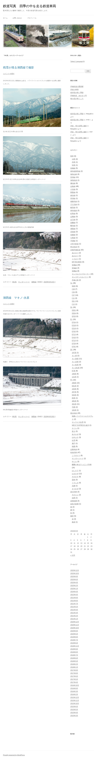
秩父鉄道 (73, 247)
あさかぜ (75, 434)
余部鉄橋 (73, 501)
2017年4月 (74, 682)
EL (71, 319)
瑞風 (73, 446)
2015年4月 (74, 713)
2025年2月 (74, 585)
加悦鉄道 (73, 180)
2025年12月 (74, 570)
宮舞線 (74, 271)
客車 (72, 156)
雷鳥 (73, 480)
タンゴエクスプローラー (81, 274)
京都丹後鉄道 (75, 250)
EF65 (74, 331)
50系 (73, 165)
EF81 (74, 347)
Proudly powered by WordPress (14, 755)
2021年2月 (74, 616)
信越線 (72, 235)
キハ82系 (75, 365)
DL (71, 307)
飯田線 (72, 207)
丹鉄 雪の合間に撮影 (78, 126)
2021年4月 (74, 610)
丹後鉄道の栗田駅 (76, 86)
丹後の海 (75, 280)
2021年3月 (74, 613)
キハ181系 (75, 368)
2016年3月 (74, 691)
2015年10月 (74, 703)
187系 (74, 353)
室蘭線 (72, 223)
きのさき (75, 477)
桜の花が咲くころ (76, 99)
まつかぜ (75, 489)
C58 (73, 289)
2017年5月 (74, 679)
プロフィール (31, 18)
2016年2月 (74, 694)
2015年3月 (74, 716)
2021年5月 (74, 607)
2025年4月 (74, 582)
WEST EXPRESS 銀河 (80, 425)
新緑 (73, 522)
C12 (73, 304)
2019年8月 (74, 637)
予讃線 (72, 241)
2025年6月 (74, 579)
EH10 (74, 337)
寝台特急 (73, 413)
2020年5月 (74, 634)
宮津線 (72, 177)
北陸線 (72, 232)
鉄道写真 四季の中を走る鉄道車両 (29, 6)
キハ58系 (75, 359)
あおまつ (75, 256)
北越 (73, 486)
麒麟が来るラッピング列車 (82, 465)
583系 (74, 395)
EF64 (74, 322)
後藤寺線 (73, 201)
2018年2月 (74, 664)
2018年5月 (74, 661)
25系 (73, 162)
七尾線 (72, 238)
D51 (73, 301)
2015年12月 (74, 697)
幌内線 (72, 226)
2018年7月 (74, 655)
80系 (73, 398)
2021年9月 (74, 598)
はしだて (75, 471)
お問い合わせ (17, 18)
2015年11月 (74, 700)
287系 (74, 392)
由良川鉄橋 (74, 504)
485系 (74, 401)
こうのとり (76, 455)
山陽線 (72, 217)
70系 (73, 407)
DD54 (74, 313)
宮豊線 (74, 265)
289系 (74, 383)
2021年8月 (74, 601)
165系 (74, 410)
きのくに (75, 495)
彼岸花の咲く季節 (76, 93)
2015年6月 (74, 706)
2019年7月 (74, 640)
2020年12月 (74, 622)
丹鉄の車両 (74, 89)
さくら (74, 428)
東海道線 (73, 210)
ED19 (74, 328)
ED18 (74, 325)
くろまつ (75, 259)
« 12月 (72, 555)
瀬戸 (73, 443)
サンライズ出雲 (77, 422)
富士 (73, 431)
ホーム (5, 18)
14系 (73, 159)
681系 (14, 282)
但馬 (73, 498)
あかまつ (75, 253)
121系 (74, 377)
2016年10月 (74, 685)
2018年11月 (74, 646)
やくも (74, 461)
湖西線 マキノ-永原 (16, 297)
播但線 (72, 183)
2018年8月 (74, 652)
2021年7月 (74, 604)
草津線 (72, 198)
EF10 (74, 341)
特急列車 (73, 452)
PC (71, 380)
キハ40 (74, 356)
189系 (74, 374)
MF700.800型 (77, 262)
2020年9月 (74, 631)
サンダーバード (24, 282)
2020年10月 (74, 628)
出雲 (73, 440)
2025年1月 (74, 589)
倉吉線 (72, 195)
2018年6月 (74, 658)
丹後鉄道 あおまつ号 (78, 96)
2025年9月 (74, 576)
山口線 (72, 220)
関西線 (72, 192)
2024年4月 (74, 592)
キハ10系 (75, 362)
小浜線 (72, 189)
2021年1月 (74, 619)
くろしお (75, 483)
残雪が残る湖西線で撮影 (18, 67)
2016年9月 (74, 688)
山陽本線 (73, 449)
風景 (72, 516)
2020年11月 (74, 625)
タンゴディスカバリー (80, 277)
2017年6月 (74, 676)
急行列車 (73, 492)
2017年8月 (74, 673)
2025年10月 (74, 573)
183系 (74, 389)
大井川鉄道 (74, 244)
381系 (74, 404)
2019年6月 (74, 643)
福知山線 (73, 174)
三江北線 (73, 204)
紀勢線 (72, 213)
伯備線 (72, 168)
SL (71, 283)
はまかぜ (75, 474)
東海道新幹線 (75, 171)
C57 (73, 295)
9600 (73, 286)
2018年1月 (74, 667)
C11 (73, 298)
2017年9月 (74, 670)
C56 (73, 292)
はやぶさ (75, 437)
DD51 (74, 310)
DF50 (74, 316)
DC (71, 350)
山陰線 (72, 186)
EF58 (74, 344)
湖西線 (33, 282)
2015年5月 (74, 710)
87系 (73, 371)
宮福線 (74, 268)
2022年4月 (74, 595)
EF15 (74, 334)
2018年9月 (74, 649)
